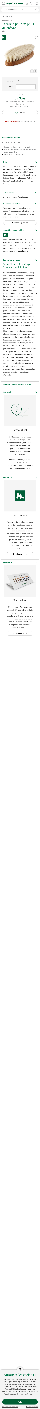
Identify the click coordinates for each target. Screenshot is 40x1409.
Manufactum (22, 197)
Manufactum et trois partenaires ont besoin (19, 1379)
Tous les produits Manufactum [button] (20, 554)
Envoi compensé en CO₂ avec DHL (20, 106)
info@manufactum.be (21, 468)
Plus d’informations (32, 1407)
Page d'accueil (7, 16)
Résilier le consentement (10, 1407)
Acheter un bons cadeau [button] (20, 634)
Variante (10, 81)
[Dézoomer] (32, 71)
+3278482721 (12, 465)
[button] (36, 38)
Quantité (10, 87)
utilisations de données (13, 1384)
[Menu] (3, 3)
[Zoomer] (35, 71)
